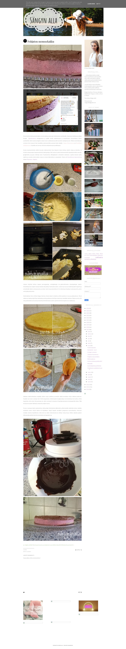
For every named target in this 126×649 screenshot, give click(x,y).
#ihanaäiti (89, 363)
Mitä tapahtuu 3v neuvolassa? (93, 140)
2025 (87, 310)
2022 (87, 317)
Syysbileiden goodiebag (93, 152)
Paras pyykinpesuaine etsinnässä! (93, 168)
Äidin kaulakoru (91, 359)
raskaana (99, 257)
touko (89, 372)
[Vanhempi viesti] (81, 592)
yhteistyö (93, 259)
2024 (87, 313)
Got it (98, 4)
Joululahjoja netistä (93, 221)
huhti (89, 374)
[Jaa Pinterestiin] (78, 549)
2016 (87, 384)
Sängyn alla (60, 645)
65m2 (93, 253)
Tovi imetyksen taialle (94, 209)
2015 (87, 387)
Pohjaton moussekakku (93, 356)
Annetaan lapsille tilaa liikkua (93, 112)
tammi (89, 381)
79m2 (101, 253)
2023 (87, 315)
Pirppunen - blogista (32, 159)
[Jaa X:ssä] (75, 549)
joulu (89, 331)
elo (89, 341)
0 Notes (25, 549)
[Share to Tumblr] (81, 549)
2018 (87, 327)
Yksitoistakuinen (91, 347)
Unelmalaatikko (94, 255)
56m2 (90, 253)
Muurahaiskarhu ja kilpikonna (94, 125)
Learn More (91, 4)
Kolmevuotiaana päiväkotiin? (94, 361)
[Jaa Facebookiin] (77, 549)
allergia (29, 551)
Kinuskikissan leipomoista (73, 157)
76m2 (97, 253)
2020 (87, 322)
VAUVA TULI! (93, 180)
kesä (89, 345)
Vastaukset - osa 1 (92, 350)
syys (89, 338)
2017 (87, 329)
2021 (87, 320)
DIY (88, 255)
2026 (87, 308)
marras (90, 334)
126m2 (86, 253)
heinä (89, 343)
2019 (87, 324)
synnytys (87, 259)
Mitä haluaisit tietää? (93, 195)
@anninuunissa (32, 138)
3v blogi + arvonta (91, 352)
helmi (89, 379)
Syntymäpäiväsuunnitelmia (94, 365)
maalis (89, 377)
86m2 (86, 255)
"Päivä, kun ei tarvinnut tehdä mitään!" (93, 236)
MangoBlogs (70, 645)
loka (89, 336)
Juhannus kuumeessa (92, 354)
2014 (87, 389)
